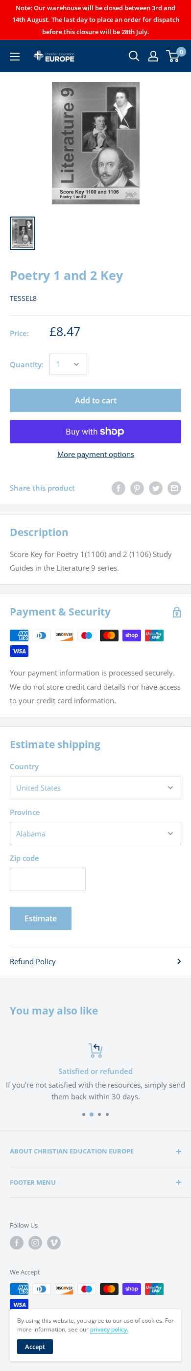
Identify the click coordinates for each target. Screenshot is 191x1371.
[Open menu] (15, 56)
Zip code (24, 858)
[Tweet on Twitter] (156, 487)
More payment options (95, 454)
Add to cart (96, 400)
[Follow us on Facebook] (17, 1243)
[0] (173, 56)
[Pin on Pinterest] (137, 487)
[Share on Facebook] (118, 487)
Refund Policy (33, 961)
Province (25, 812)
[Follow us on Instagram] (35, 1243)
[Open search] (134, 56)
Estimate (40, 918)
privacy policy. (109, 1329)
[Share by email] (174, 487)
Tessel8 (23, 298)
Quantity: (27, 364)
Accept (35, 1346)
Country (24, 766)
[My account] (153, 56)
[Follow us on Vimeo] (54, 1243)
